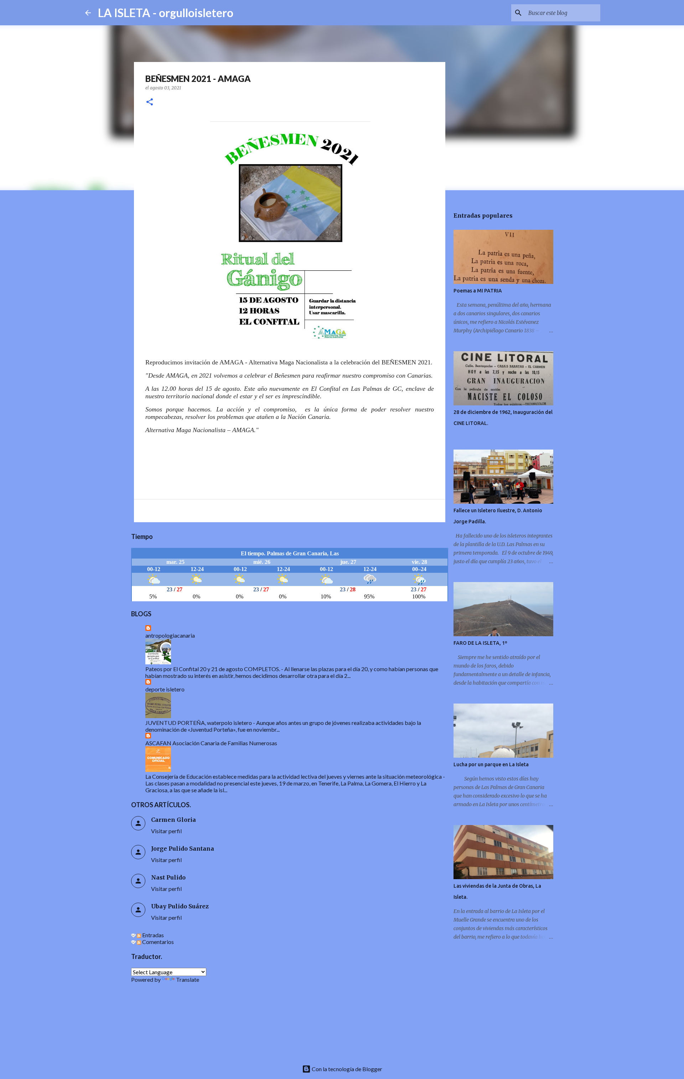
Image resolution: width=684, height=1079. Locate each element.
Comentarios (157, 941)
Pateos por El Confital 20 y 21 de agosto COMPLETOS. (212, 668)
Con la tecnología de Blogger (346, 1068)
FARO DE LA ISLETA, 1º (480, 643)
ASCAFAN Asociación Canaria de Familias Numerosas (211, 743)
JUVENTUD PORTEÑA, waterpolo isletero (198, 722)
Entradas (152, 935)
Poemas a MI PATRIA (478, 291)
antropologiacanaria (170, 635)
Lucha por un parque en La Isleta (491, 764)
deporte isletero (165, 689)
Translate (187, 979)
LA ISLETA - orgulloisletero (165, 13)
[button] (149, 102)
